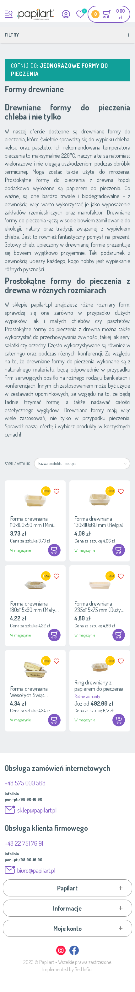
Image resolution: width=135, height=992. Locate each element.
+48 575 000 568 (25, 783)
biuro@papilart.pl (36, 870)
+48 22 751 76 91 (24, 843)
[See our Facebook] (74, 954)
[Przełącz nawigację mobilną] (8, 14)
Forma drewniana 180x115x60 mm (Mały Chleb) (32, 606)
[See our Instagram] (61, 954)
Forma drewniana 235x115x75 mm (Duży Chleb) (97, 606)
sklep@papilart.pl (37, 810)
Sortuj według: (18, 463)
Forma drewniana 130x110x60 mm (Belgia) (98, 521)
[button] (57, 491)
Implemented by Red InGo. (67, 969)
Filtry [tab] (12, 35)
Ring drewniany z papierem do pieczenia (98, 685)
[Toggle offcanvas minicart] (109, 14)
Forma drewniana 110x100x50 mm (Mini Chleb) (31, 521)
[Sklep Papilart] (35, 14)
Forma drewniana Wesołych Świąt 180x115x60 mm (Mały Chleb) (32, 691)
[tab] (67, 887)
